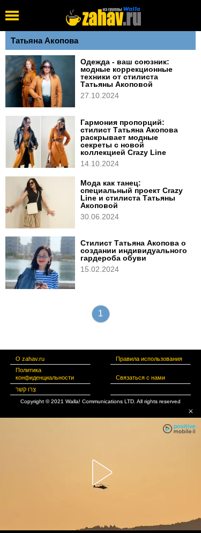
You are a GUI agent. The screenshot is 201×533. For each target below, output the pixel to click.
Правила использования (149, 359)
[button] (191, 411)
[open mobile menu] (12, 15)
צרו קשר (26, 389)
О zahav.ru (30, 359)
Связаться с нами (140, 377)
